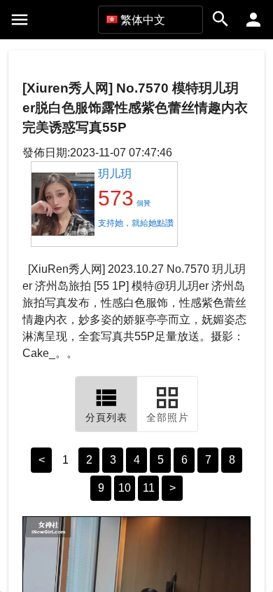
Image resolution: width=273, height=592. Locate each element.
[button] (150, 20)
